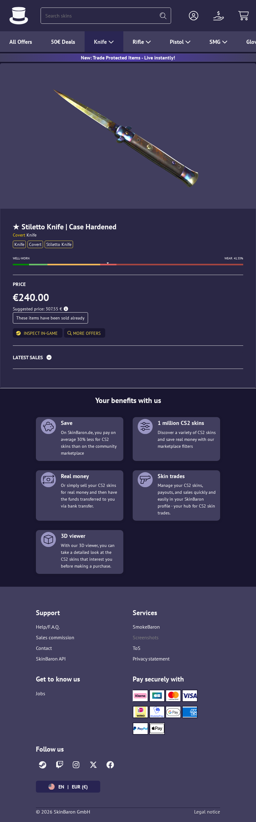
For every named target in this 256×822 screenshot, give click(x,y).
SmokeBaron (146, 627)
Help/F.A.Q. (48, 627)
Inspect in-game (41, 333)
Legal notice (207, 812)
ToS (136, 648)
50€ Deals (63, 41)
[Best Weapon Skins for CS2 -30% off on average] (18, 15)
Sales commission (55, 637)
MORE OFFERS (86, 333)
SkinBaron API (51, 659)
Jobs (40, 693)
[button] (193, 15)
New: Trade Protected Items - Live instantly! (128, 57)
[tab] (128, 358)
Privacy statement (151, 659)
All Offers (20, 41)
